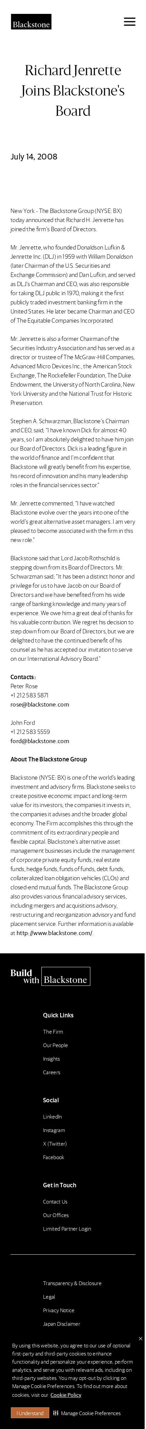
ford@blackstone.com (40, 740)
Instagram (54, 1129)
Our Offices (56, 1214)
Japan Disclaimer (61, 1323)
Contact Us (55, 1201)
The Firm (53, 1031)
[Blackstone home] (73, 976)
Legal (49, 1296)
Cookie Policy (66, 1394)
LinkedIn (52, 1116)
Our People (55, 1044)
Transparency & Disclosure (72, 1282)
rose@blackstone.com (40, 704)
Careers (51, 1072)
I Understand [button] (30, 1412)
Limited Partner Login (67, 1228)
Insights (51, 1058)
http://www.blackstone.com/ (54, 932)
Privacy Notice (58, 1310)
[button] (87, 1412)
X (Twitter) (55, 1143)
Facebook (54, 1157)
